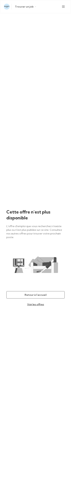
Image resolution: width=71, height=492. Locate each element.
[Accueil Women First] (7, 7)
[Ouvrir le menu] (63, 6)
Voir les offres (35, 304)
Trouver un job (24, 6)
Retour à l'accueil (36, 294)
